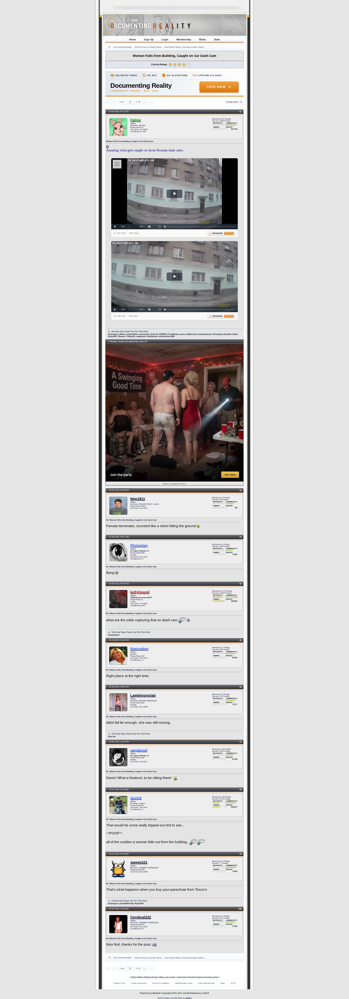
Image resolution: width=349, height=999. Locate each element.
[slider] (200, 226)
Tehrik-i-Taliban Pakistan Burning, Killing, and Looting (153, 977)
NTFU (233, 983)
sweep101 (138, 862)
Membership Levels (183, 983)
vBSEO (188, 998)
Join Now (216, 87)
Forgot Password (138, 983)
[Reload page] (109, 47)
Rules (202, 39)
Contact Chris (119, 983)
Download (222, 233)
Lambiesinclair (143, 695)
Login (165, 39)
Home (132, 39)
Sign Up (149, 39)
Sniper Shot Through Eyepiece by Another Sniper (197, 977)
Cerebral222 (140, 917)
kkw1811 (137, 499)
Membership (183, 39)
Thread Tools (232, 102)
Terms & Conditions (160, 983)
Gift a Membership (206, 983)
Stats (217, 39)
